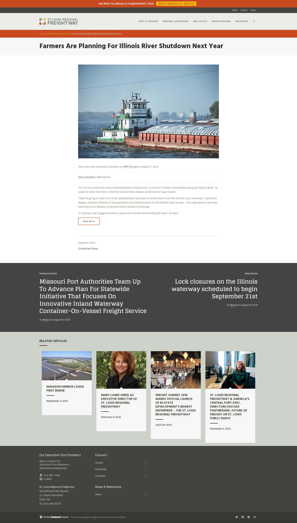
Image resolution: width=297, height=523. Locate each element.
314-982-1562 (52, 475)
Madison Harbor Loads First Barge (65, 388)
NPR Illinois (130, 167)
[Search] (254, 21)
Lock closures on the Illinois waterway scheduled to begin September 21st (215, 288)
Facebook (100, 469)
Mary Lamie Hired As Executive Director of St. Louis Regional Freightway (119, 401)
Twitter (99, 463)
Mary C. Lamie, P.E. (49, 461)
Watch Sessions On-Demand (176, 4)
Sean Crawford (86, 177)
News (95, 248)
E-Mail (48, 479)
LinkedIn (100, 476)
